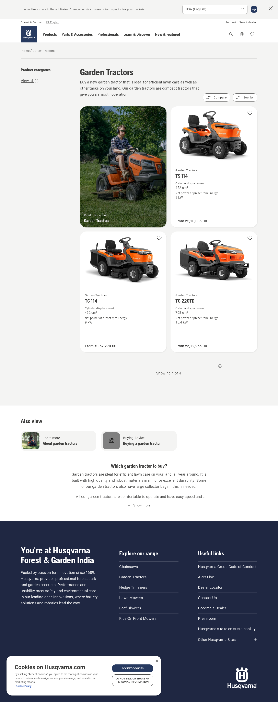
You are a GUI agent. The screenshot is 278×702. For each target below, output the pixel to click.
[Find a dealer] (242, 34)
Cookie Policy (24, 686)
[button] (49, 34)
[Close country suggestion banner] (270, 8)
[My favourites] (252, 34)
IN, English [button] (52, 22)
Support (230, 22)
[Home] (29, 34)
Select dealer (247, 22)
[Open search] (231, 34)
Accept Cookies (132, 668)
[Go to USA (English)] (254, 9)
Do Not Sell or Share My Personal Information (133, 680)
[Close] (156, 661)
